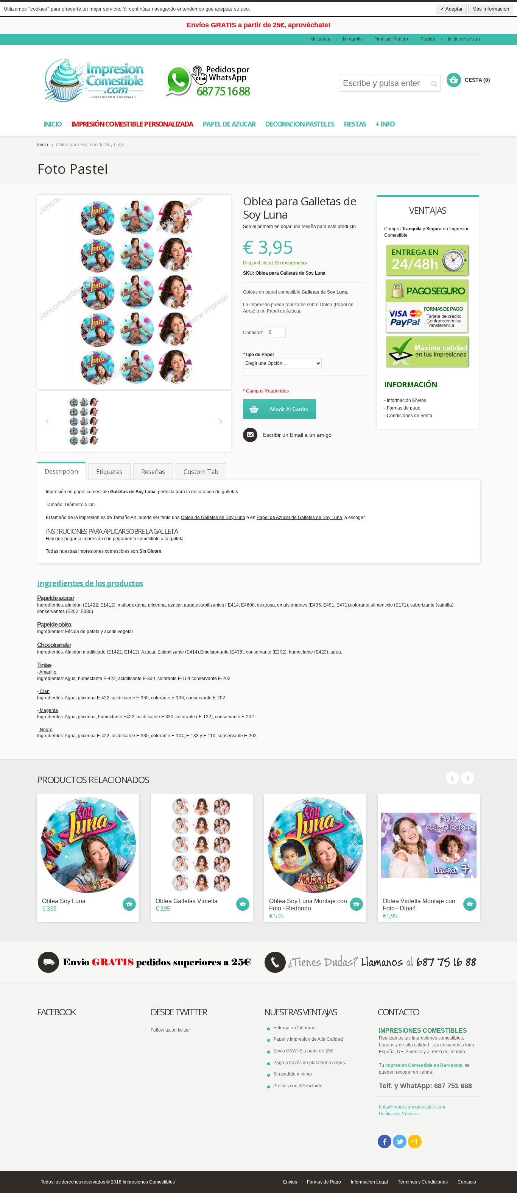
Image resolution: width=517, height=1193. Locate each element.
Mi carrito (352, 24)
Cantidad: (253, 318)
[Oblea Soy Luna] (88, 830)
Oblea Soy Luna (64, 886)
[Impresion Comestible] (95, 65)
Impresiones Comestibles (149, 1167)
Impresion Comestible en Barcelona (423, 1050)
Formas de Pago (324, 1167)
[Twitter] (399, 1127)
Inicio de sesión (464, 24)
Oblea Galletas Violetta (187, 886)
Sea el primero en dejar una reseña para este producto (299, 211)
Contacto (467, 1167)
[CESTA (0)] (454, 65)
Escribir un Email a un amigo (297, 420)
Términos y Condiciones (423, 1167)
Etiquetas (109, 457)
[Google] (415, 1127)
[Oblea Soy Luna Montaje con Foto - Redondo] (315, 830)
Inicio (42, 130)
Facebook (384, 1127)
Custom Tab (201, 457)
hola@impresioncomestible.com (412, 1092)
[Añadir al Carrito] (129, 889)
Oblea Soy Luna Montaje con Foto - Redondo (308, 890)
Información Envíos (406, 385)
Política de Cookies (399, 1099)
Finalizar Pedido (391, 24)
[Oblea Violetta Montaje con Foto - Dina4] (429, 830)
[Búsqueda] (435, 68)
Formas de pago (403, 393)
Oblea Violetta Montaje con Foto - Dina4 (419, 890)
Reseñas (153, 457)
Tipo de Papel (258, 339)
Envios (290, 1167)
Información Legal (369, 1167)
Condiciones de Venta (409, 400)
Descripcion (61, 456)
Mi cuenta (320, 24)
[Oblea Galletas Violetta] (201, 830)
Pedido (427, 24)
